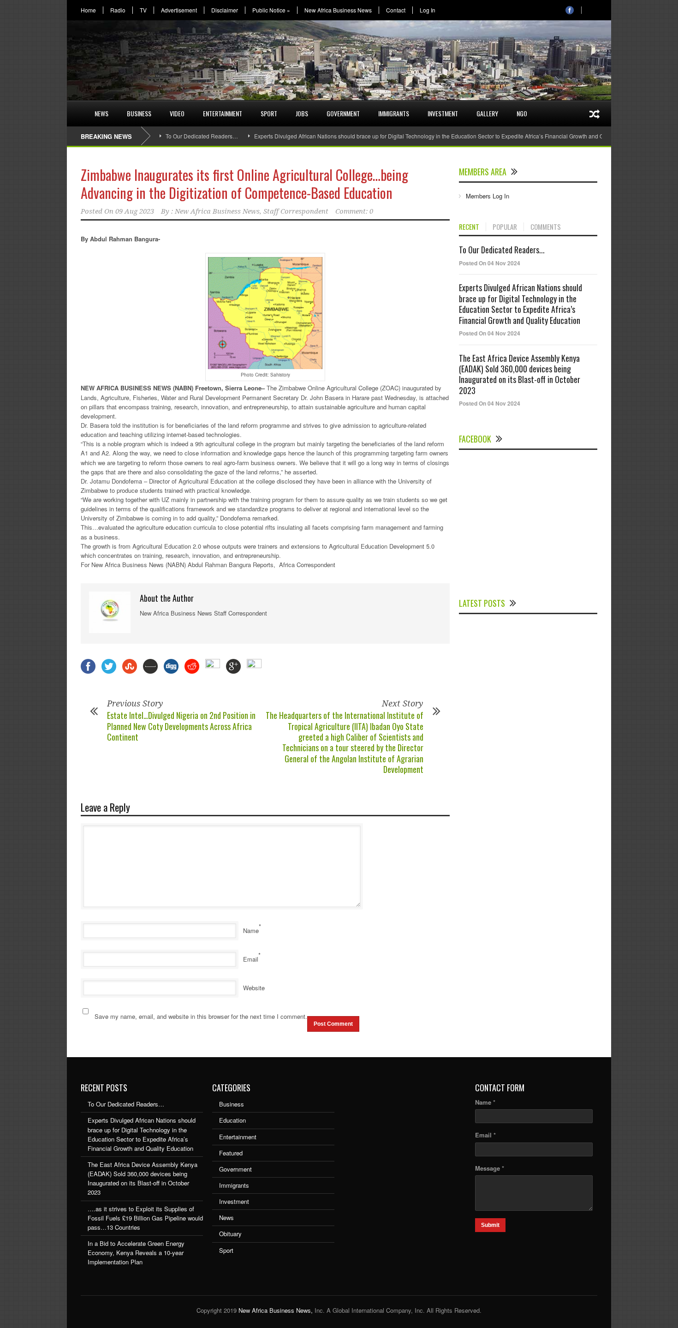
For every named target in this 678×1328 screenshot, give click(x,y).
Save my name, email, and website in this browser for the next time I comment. (201, 1016)
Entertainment (222, 113)
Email (250, 959)
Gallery (487, 113)
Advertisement (179, 10)
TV (143, 10)
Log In (427, 10)
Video (177, 113)
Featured (231, 1153)
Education (232, 1120)
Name (251, 930)
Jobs (302, 113)
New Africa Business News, (275, 1310)
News (101, 113)
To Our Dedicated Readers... (502, 250)
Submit (490, 1225)
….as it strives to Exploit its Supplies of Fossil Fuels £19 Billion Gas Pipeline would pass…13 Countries (145, 1218)
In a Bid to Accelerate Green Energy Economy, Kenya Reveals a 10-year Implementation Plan (136, 1252)
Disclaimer (224, 10)
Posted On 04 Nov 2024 (489, 263)
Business (139, 113)
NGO (522, 113)
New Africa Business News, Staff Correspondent (251, 211)
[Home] (76, 108)
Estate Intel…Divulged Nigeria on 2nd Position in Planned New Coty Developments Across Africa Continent (181, 726)
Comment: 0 (354, 211)
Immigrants (393, 113)
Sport (269, 113)
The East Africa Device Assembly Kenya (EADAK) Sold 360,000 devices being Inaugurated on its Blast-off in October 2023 (519, 374)
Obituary (230, 1233)
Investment (443, 113)
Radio (117, 10)
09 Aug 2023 (134, 211)
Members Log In (487, 195)
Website (254, 987)
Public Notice (271, 10)
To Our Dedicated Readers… (202, 136)
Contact (395, 10)
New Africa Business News (338, 10)
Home (88, 10)
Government (343, 113)
